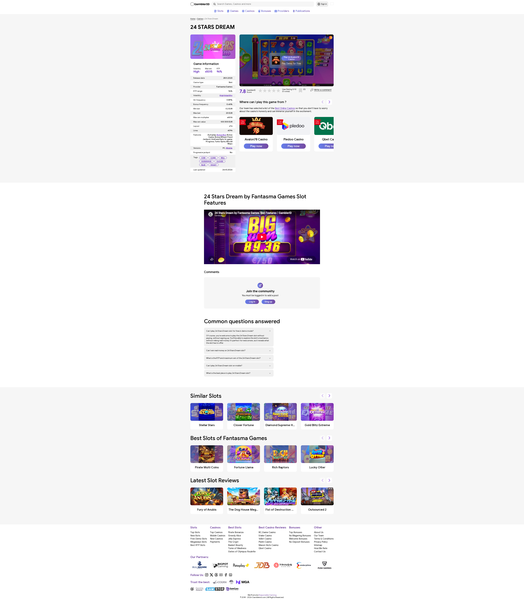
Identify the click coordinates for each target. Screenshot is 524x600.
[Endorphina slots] (304, 565)
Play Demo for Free (291, 63)
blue (203, 165)
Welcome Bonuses (298, 538)
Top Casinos (216, 532)
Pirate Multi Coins (207, 467)
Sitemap (318, 545)
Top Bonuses (295, 532)
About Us (318, 532)
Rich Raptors (280, 467)
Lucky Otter (317, 467)
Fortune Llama (243, 467)
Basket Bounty (235, 545)
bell (223, 158)
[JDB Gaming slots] (262, 565)
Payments (215, 542)
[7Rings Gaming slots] (283, 565)
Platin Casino (265, 542)
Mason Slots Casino (269, 545)
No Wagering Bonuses (300, 535)
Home (192, 19)
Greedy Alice (234, 535)
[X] (211, 576)
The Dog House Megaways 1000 (250, 509)
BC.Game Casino (267, 532)
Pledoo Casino (293, 139)
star (203, 158)
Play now (256, 146)
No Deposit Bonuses (299, 542)
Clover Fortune (243, 425)
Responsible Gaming (267, 595)
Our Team (319, 535)
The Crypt (233, 542)
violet (213, 165)
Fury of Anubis (206, 509)
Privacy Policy (320, 542)
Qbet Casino (331, 139)
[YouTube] (221, 576)
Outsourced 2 (317, 509)
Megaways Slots (198, 542)
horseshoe (206, 161)
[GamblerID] (199, 4)
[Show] (270, 331)
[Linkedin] (230, 576)
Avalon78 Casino (256, 139)
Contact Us (320, 551)
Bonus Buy (221, 135)
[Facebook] (225, 576)
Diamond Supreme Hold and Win (286, 425)
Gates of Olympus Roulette (242, 551)
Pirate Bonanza (235, 532)
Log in (252, 301)
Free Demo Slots (198, 538)
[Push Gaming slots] (324, 565)
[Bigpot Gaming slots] (220, 565)
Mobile (229, 148)
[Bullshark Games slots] (199, 565)
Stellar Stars (207, 425)
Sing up (268, 301)
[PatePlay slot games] (241, 565)
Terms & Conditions (324, 538)
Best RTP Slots (197, 545)
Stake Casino (265, 535)
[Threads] (216, 576)
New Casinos (216, 538)
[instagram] (206, 576)
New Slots (195, 535)
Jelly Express (234, 538)
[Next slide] (329, 102)
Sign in (324, 4)
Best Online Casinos (285, 108)
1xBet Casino (265, 538)
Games (200, 19)
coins (213, 158)
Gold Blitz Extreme (317, 425)
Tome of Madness (237, 548)
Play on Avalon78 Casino (291, 58)
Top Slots (195, 532)
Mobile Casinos (217, 535)
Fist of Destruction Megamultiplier (288, 509)
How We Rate (320, 548)
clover (220, 161)
